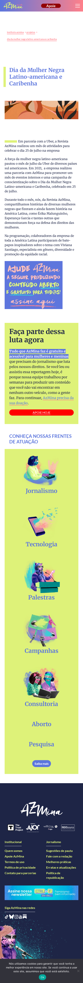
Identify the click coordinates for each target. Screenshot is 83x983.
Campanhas (41, 650)
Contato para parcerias (20, 873)
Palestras (41, 597)
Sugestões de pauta (59, 850)
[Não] (78, 971)
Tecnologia (41, 544)
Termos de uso (14, 862)
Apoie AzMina (14, 856)
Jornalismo (41, 490)
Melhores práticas (58, 862)
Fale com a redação (59, 856)
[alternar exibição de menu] (78, 6)
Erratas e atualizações (61, 867)
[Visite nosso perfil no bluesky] (11, 917)
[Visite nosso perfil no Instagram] (16, 917)
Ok (42, 977)
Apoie (51, 6)
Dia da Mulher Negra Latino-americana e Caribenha (32, 39)
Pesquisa (41, 744)
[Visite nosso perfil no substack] (25, 917)
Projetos (30, 32)
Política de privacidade (20, 867)
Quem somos (13, 850)
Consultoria (41, 704)
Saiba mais (42, 763)
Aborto (41, 724)
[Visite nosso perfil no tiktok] (6, 917)
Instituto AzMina (15, 32)
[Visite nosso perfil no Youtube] (20, 917)
